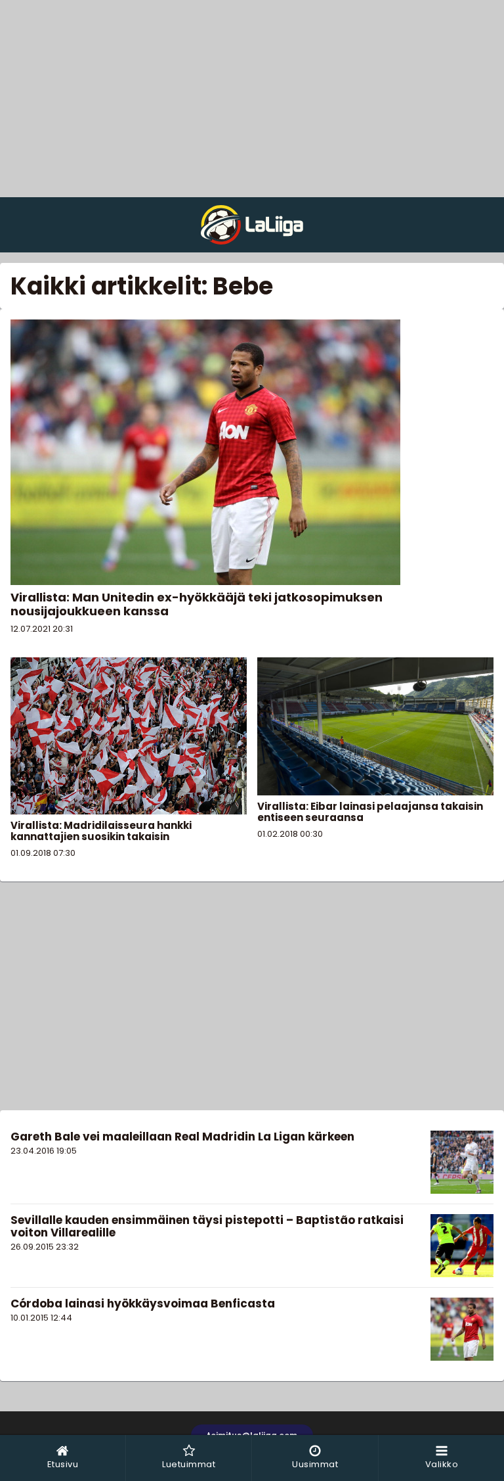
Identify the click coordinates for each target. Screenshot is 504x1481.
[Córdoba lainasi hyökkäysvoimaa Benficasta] (462, 1329)
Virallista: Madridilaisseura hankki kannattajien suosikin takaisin (101, 830)
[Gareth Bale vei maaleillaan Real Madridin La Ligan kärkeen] (462, 1162)
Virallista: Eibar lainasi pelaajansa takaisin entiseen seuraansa (370, 811)
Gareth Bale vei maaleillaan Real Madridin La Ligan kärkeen (182, 1136)
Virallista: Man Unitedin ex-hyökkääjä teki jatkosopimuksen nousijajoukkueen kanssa (196, 604)
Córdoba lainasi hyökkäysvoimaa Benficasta (142, 1303)
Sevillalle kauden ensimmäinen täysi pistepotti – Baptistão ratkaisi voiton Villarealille (207, 1226)
